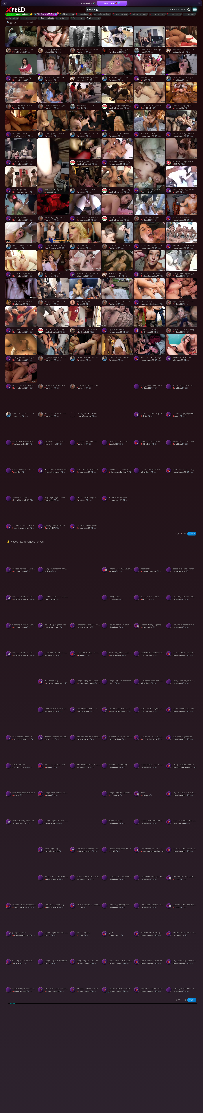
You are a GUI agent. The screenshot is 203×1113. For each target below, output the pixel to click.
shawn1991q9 (53, 444)
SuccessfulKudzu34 (151, 739)
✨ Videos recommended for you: (25, 541)
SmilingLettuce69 (87, 851)
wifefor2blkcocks (86, 599)
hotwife (147, 52)
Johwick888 (53, 52)
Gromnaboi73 (117, 935)
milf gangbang (189, 14)
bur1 (17, 711)
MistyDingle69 (21, 52)
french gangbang (174, 14)
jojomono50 (85, 276)
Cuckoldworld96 (86, 627)
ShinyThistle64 (85, 711)
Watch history (79, 18)
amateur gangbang (157, 14)
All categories (94, 18)
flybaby (19, 963)
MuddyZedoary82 (23, 907)
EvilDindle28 (149, 444)
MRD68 (147, 80)
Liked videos (63, 18)
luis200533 (52, 739)
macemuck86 (181, 108)
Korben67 (83, 304)
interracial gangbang (102, 14)
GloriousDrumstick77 (152, 276)
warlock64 (85, 52)
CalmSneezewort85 (55, 248)
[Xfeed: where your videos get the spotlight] (16, 9)
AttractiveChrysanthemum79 (153, 851)
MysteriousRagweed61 (120, 711)
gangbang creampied (138, 14)
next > (192, 533)
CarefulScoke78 (53, 851)
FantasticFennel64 (55, 472)
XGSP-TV (179, 164)
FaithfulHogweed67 (23, 599)
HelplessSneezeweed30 (185, 767)
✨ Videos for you (67, 14)
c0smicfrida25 (53, 823)
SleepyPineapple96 (23, 500)
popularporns (53, 599)
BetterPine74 (148, 108)
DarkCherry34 (181, 823)
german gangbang (120, 14)
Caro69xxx (52, 80)
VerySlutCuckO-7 (22, 767)
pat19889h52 (181, 935)
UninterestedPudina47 (121, 472)
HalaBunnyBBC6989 (89, 683)
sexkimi (179, 416)
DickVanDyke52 (150, 655)
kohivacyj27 (52, 528)
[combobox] (136, 9)
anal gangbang (12, 18)
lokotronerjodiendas (152, 304)
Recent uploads (47, 18)
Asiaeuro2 (51, 192)
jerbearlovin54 (86, 80)
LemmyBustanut (87, 416)
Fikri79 (114, 683)
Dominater (116, 599)
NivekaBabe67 (21, 304)
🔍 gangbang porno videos (22, 22)
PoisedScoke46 (118, 739)
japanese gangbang (28, 18)
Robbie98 (116, 444)
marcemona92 (117, 655)
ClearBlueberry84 (22, 136)
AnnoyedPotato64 (151, 571)
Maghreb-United (119, 108)
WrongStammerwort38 (56, 683)
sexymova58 (116, 795)
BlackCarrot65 (149, 332)
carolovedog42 (181, 571)
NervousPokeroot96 (23, 192)
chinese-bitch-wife (119, 416)
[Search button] (188, 9)
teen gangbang (82, 14)
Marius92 (147, 795)
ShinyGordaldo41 (54, 627)
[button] (194, 9)
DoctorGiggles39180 (23, 935)
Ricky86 (147, 416)
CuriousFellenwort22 (24, 739)
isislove (50, 571)
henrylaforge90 (22, 80)
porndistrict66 (117, 52)
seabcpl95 (148, 599)
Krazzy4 (82, 907)
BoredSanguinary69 (23, 528)
